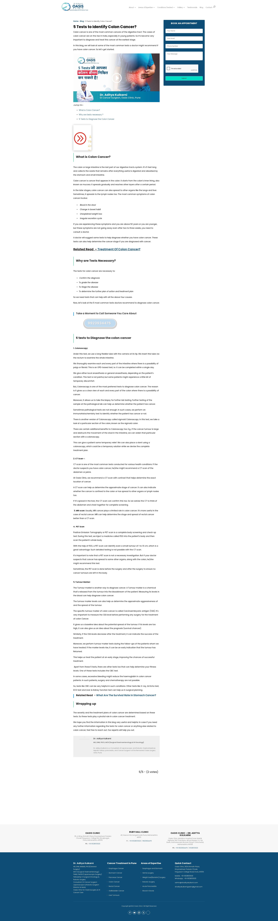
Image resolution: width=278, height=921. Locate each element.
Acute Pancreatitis (149, 886)
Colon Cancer (114, 882)
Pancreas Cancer (115, 877)
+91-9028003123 (187, 876)
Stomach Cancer (115, 873)
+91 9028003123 (135, 841)
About (131, 7)
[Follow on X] (143, 912)
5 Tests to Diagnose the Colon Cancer (96, 119)
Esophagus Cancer (116, 868)
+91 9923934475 (182, 848)
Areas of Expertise (145, 7)
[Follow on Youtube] (134, 912)
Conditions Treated (165, 7)
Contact (209, 7)
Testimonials (192, 7)
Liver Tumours (114, 895)
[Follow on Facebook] (130, 912)
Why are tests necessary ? (91, 114)
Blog (201, 7)
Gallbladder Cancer (116, 891)
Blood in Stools (148, 891)
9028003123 (193, 848)
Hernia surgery (148, 873)
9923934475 (99, 323)
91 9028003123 (94, 844)
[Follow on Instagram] (139, 912)
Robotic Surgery (148, 882)
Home (75, 21)
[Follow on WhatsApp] (148, 912)
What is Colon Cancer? (89, 110)
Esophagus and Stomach (152, 868)
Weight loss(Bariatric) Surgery (153, 877)
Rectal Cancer (114, 886)
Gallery (180, 7)
